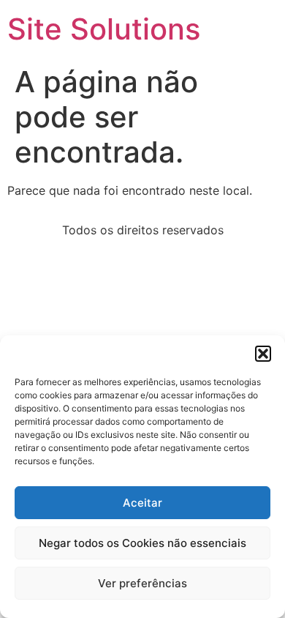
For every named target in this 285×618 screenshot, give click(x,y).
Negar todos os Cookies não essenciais (142, 543)
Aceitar (142, 503)
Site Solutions (103, 29)
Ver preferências (142, 583)
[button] (263, 353)
